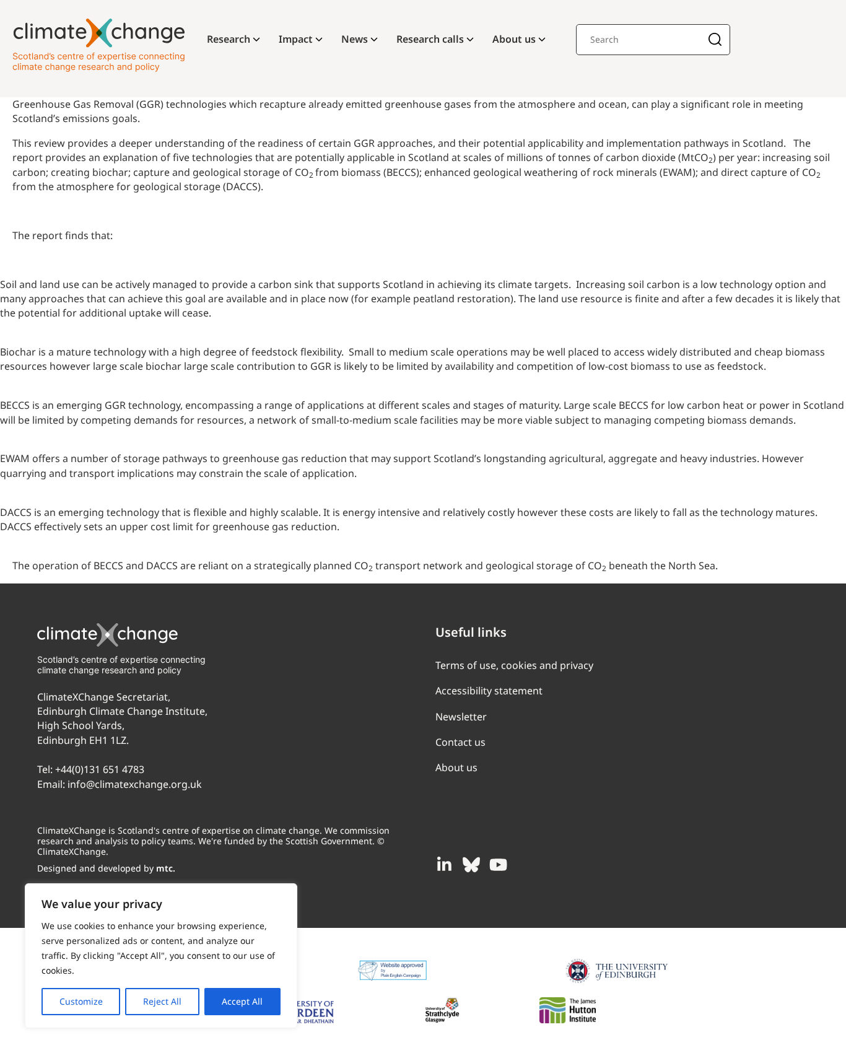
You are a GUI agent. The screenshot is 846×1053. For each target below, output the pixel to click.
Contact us (460, 742)
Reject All (162, 1001)
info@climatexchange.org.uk (135, 784)
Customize (81, 1001)
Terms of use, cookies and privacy (514, 665)
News (354, 39)
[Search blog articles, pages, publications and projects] (715, 41)
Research (228, 39)
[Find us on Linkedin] (444, 864)
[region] (161, 955)
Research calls (430, 39)
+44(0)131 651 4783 (99, 769)
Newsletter (461, 716)
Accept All (242, 1001)
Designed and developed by (106, 868)
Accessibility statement (489, 690)
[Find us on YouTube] (498, 864)
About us (514, 39)
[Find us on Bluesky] (471, 864)
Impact (296, 39)
